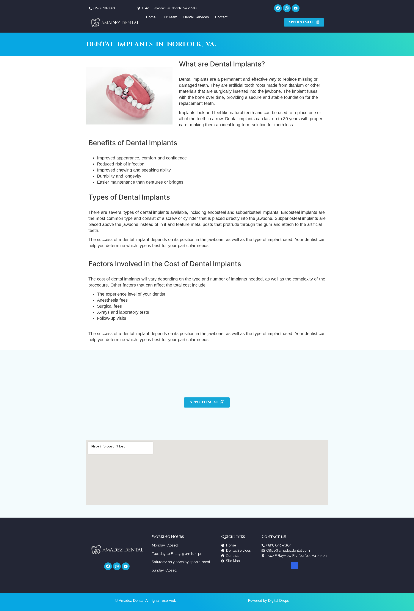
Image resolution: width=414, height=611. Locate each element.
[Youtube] (296, 8)
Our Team (169, 17)
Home (150, 17)
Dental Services (196, 17)
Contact (221, 17)
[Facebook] (278, 8)
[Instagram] (287, 8)
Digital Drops (278, 600)
